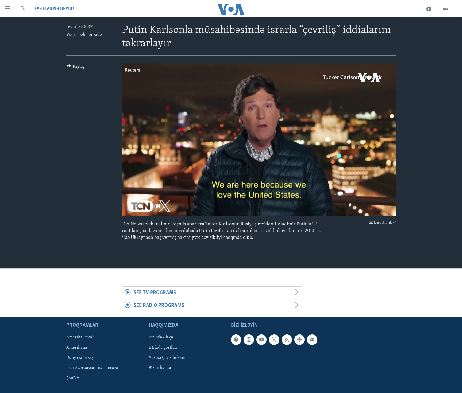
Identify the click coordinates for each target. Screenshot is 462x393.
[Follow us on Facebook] (236, 339)
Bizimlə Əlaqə (161, 337)
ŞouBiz (72, 378)
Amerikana (76, 348)
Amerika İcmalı (80, 337)
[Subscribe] (312, 339)
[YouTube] (429, 9)
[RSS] (287, 339)
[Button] (75, 68)
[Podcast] (299, 339)
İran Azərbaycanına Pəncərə (92, 368)
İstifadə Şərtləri (163, 348)
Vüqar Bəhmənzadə (84, 35)
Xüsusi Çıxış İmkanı (167, 358)
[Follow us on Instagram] (249, 339)
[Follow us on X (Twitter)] (274, 339)
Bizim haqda (160, 368)
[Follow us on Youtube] (261, 339)
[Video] (445, 9)
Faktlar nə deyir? (54, 9)
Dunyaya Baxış (79, 358)
